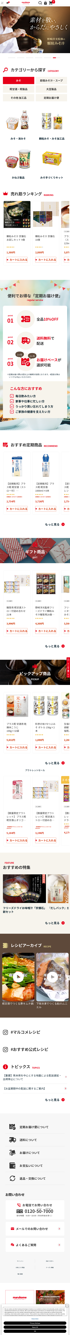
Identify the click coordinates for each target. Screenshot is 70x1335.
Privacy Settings (35, 1323)
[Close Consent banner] (67, 1305)
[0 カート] (50, 3)
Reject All (35, 1327)
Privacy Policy (35, 1318)
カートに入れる (18, 259)
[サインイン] (45, 3)
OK (35, 1331)
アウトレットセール (35, 770)
